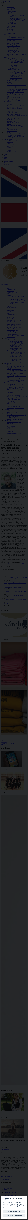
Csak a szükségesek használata (14, 1215)
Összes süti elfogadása (14, 1211)
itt (17, 1204)
